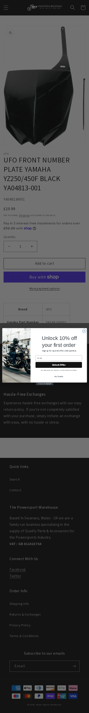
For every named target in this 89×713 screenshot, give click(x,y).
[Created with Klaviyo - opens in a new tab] (44, 383)
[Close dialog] (84, 331)
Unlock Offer (58, 364)
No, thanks (58, 376)
